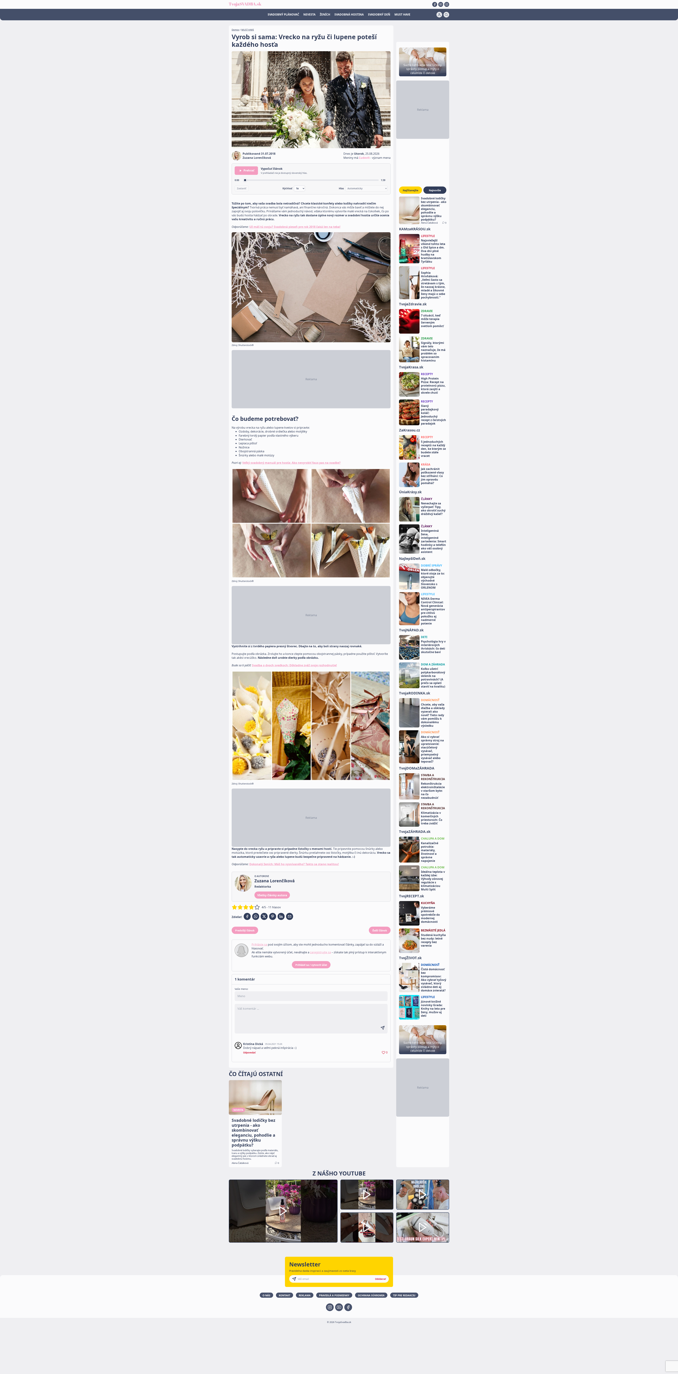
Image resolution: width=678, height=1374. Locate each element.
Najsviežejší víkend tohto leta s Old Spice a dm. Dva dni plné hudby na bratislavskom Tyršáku (433, 251)
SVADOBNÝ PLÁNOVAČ (283, 14)
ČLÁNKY (426, 499)
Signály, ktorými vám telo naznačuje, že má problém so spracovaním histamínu (433, 351)
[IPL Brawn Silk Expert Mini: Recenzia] (423, 1227)
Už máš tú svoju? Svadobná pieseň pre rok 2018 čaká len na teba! (294, 227)
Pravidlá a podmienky (334, 1295)
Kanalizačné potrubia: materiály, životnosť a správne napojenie (429, 852)
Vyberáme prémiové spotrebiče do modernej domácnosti (430, 914)
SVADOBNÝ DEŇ (379, 14)
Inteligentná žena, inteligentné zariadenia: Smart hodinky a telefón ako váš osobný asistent (433, 541)
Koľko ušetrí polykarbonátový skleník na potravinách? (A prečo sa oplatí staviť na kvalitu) (433, 677)
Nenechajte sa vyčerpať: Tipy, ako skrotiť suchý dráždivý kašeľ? (433, 509)
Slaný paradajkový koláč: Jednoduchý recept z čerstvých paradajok (433, 414)
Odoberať (380, 1279)
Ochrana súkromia (371, 1295)
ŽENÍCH (325, 14)
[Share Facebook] (247, 916)
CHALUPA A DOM (432, 838)
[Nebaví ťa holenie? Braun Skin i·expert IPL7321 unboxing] (367, 1227)
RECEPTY (427, 374)
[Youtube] (440, 4)
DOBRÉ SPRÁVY (431, 565)
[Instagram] (446, 4)
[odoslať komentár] (382, 1028)
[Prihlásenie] (439, 14)
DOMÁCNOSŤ (430, 700)
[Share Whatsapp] (255, 916)
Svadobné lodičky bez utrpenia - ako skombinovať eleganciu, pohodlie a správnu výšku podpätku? (433, 209)
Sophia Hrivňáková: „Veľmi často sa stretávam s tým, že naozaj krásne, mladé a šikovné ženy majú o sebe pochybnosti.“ (433, 285)
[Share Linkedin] (281, 916)
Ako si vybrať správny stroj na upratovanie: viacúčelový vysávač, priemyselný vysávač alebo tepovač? (432, 749)
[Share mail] (289, 916)
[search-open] (446, 14)
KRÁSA (425, 464)
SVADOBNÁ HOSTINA (349, 14)
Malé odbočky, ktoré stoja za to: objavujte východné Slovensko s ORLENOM (433, 578)
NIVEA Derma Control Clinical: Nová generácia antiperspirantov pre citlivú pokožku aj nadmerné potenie (433, 611)
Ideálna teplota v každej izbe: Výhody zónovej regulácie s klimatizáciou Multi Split (433, 880)
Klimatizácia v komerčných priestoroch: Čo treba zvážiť (431, 818)
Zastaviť (241, 188)
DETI (424, 637)
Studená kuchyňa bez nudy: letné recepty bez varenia (433, 940)
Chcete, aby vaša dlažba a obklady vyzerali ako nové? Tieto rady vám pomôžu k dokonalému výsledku (433, 715)
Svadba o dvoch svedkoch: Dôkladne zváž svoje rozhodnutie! (294, 665)
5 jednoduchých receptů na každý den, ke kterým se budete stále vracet (433, 449)
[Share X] (264, 916)
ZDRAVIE (427, 311)
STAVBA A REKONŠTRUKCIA (433, 777)
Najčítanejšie (410, 190)
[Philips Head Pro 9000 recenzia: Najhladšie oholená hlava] (423, 1194)
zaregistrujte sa (320, 952)
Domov (235, 29)
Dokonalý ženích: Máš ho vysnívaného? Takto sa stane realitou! (294, 864)
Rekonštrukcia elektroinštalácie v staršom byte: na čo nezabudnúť (433, 790)
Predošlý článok (245, 930)
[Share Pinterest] (272, 916)
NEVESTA (309, 14)
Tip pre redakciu (404, 1295)
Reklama (305, 1295)
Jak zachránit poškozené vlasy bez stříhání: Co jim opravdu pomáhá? (432, 476)
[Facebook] (434, 4)
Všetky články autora (272, 895)
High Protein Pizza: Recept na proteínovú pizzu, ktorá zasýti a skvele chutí (433, 385)
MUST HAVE (402, 14)
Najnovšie (435, 190)
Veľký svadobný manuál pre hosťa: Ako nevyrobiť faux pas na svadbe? (291, 463)
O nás (266, 1295)
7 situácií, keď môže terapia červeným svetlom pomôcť (432, 321)
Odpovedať (249, 1052)
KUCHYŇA (428, 903)
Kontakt (284, 1295)
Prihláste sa (259, 944)
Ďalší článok (379, 930)
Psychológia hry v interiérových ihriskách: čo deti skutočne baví (433, 647)
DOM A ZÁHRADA (433, 664)
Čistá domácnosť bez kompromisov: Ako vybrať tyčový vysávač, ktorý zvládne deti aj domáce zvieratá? (433, 979)
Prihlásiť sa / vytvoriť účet (311, 965)
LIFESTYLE (428, 236)
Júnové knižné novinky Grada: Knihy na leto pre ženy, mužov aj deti (433, 1008)
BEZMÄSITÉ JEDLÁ (433, 930)
